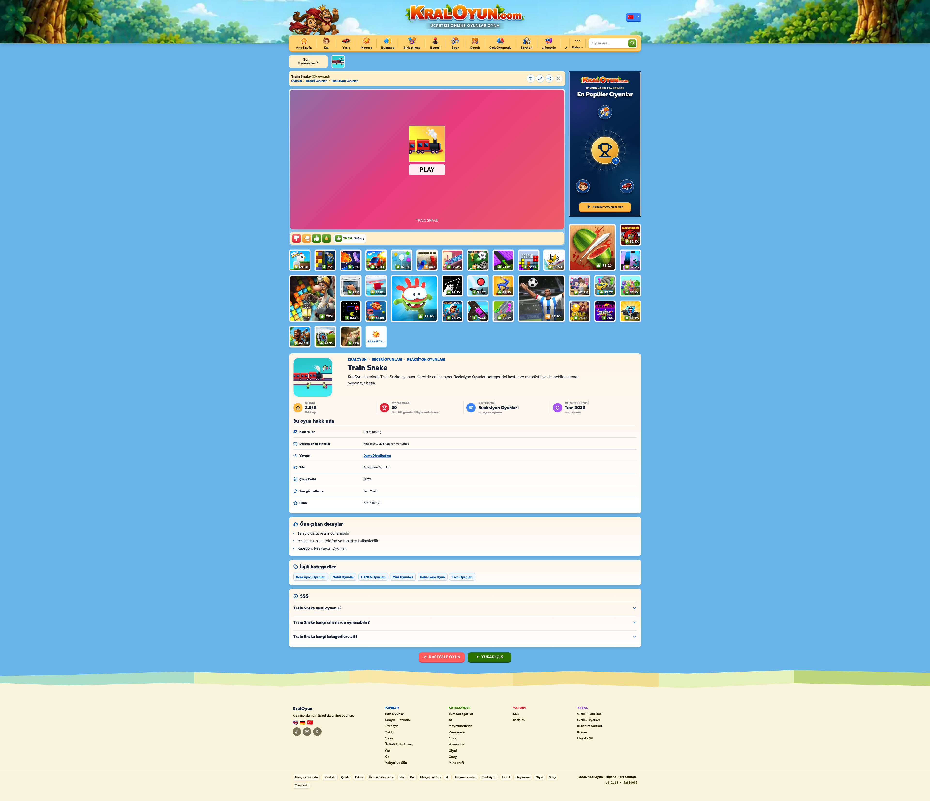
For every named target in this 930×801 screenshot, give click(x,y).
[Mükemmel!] (326, 238)
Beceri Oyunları (316, 80)
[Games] (295, 723)
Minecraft (456, 763)
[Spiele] (302, 723)
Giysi (453, 751)
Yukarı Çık (492, 657)
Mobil (453, 738)
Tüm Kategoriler (461, 714)
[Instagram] (307, 731)
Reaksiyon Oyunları (344, 80)
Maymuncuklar (460, 726)
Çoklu (389, 732)
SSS (516, 714)
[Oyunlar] (633, 17)
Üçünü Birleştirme (399, 744)
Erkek (389, 738)
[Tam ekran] (540, 78)
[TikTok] (297, 731)
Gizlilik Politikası (590, 714)
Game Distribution (377, 455)
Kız (387, 757)
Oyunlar (296, 80)
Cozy (453, 757)
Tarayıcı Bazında (397, 720)
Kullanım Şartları (589, 726)
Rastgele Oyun (444, 657)
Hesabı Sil (585, 738)
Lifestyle (392, 726)
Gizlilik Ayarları (588, 720)
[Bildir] (559, 78)
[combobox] (607, 43)
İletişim (519, 720)
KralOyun (357, 359)
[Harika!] (316, 238)
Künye (582, 732)
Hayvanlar (456, 744)
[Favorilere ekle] (531, 78)
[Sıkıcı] (296, 238)
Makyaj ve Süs (396, 763)
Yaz (387, 751)
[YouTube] (317, 731)
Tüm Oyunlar (394, 714)
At (451, 720)
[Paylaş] (549, 78)
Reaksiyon (457, 732)
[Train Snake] (338, 61)
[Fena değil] (306, 238)
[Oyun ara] (632, 43)
